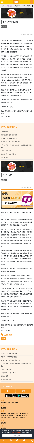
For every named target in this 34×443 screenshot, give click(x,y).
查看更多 (21, 13)
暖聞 (16, 403)
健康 (3, 6)
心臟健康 (12, 415)
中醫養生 (25, 413)
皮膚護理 (15, 417)
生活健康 (18, 413)
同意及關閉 (17, 436)
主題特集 (17, 6)
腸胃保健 (18, 415)
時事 (23, 6)
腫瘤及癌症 (4, 415)
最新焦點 (4, 403)
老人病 (10, 417)
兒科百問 (25, 415)
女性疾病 (4, 417)
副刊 (28, 6)
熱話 (12, 403)
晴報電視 (9, 6)
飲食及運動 (11, 413)
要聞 (9, 403)
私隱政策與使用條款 (16, 432)
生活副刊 (3, 26)
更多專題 (22, 417)
